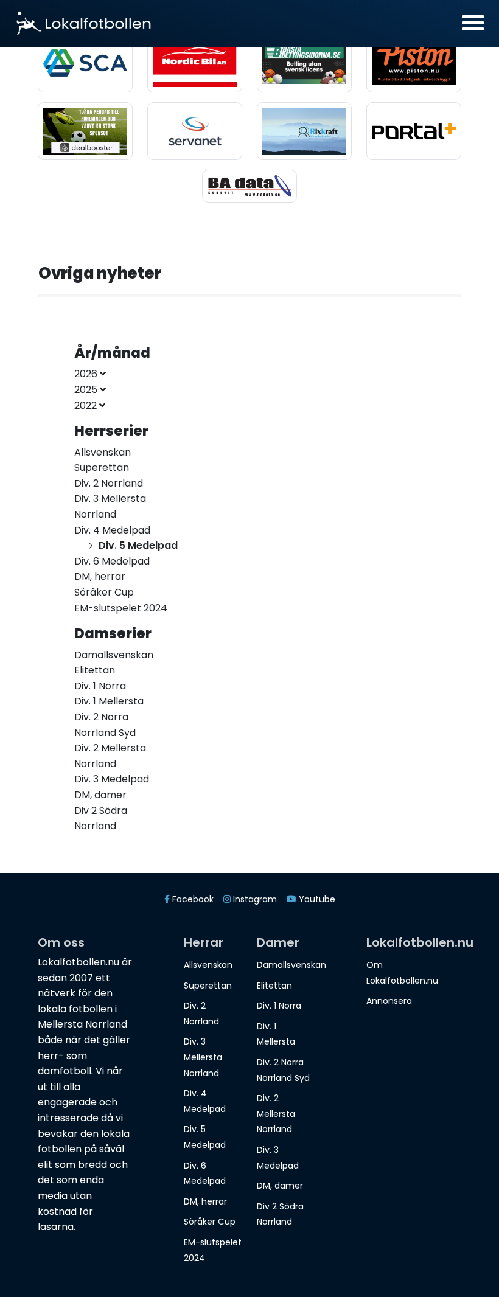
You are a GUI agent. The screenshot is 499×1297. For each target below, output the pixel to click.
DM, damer (280, 1186)
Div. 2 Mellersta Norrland (276, 1113)
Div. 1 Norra (279, 1006)
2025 (87, 390)
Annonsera (389, 1001)
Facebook (192, 899)
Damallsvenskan (291, 965)
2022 (86, 405)
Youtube (315, 899)
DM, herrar (205, 1201)
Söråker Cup (210, 1221)
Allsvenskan (208, 965)
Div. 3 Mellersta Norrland (203, 1057)
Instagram (254, 899)
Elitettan (274, 985)
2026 (87, 374)
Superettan (208, 985)
